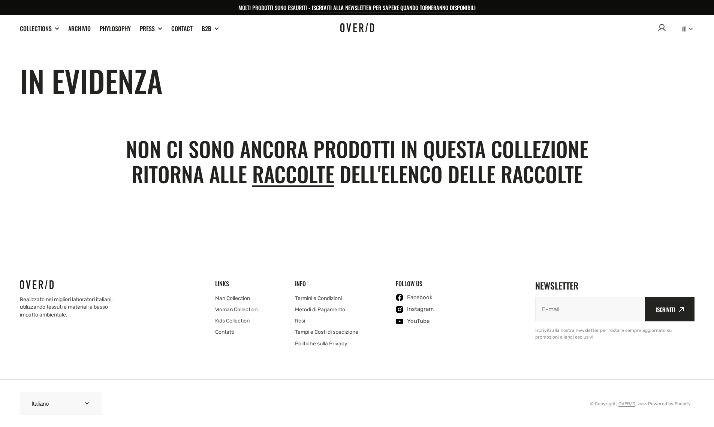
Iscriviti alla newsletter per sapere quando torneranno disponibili (394, 7)
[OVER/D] (357, 28)
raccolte (293, 173)
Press (147, 28)
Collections (36, 28)
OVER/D (626, 403)
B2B (206, 28)
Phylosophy (115, 28)
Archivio (79, 28)
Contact (182, 28)
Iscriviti (665, 309)
